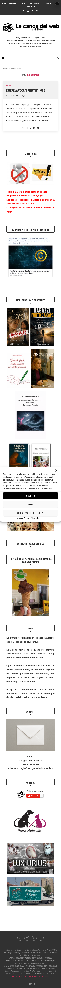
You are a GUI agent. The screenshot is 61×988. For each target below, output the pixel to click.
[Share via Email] (38, 128)
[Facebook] (23, 10)
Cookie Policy (23, 518)
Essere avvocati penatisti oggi (26, 90)
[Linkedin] (32, 10)
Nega (30, 504)
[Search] (57, 58)
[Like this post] (23, 128)
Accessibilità (35, 3)
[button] (56, 470)
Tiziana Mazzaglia (17, 95)
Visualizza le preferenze (30, 513)
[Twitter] (28, 10)
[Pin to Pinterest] (34, 128)
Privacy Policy (36, 518)
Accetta (30, 495)
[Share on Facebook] (27, 128)
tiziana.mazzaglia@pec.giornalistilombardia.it (30, 768)
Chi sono (12, 3)
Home (4, 3)
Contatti (23, 3)
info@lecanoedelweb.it (30, 760)
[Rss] (37, 10)
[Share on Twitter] (30, 128)
